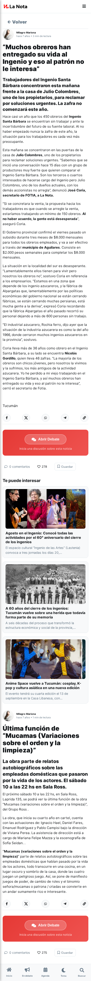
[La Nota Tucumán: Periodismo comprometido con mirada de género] (15, 7)
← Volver (17, 22)
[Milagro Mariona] (9, 34)
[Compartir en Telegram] (65, 418)
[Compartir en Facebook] (7, 418)
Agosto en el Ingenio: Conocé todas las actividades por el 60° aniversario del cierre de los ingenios (43, 537)
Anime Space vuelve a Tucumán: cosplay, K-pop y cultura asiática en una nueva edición (43, 685)
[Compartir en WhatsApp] (45, 418)
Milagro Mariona (26, 32)
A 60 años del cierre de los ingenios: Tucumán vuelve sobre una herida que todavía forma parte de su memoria (45, 612)
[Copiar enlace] (84, 418)
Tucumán (10, 405)
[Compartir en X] (26, 418)
